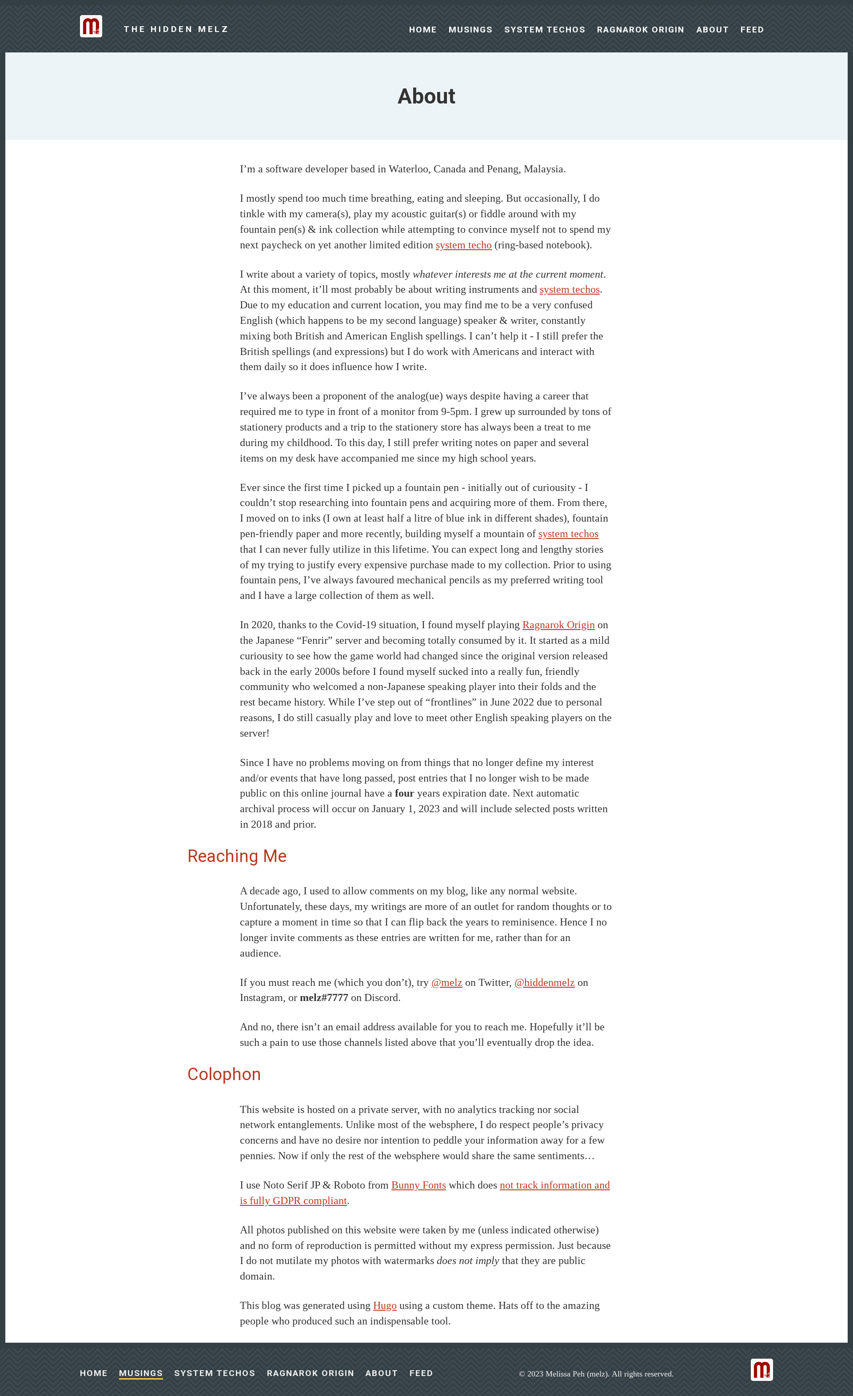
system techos (570, 289)
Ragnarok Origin (642, 29)
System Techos (546, 29)
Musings (472, 29)
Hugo (385, 1305)
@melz (446, 982)
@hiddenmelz (544, 982)
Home (424, 29)
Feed (753, 29)
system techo (464, 245)
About (714, 29)
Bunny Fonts (418, 1185)
